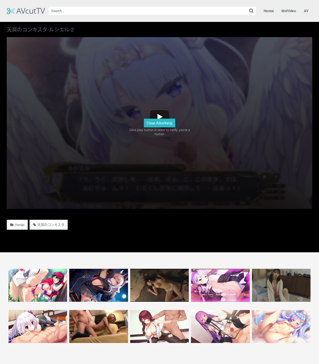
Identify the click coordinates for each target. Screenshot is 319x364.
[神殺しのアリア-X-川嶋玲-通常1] (37, 326)
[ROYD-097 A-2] (281, 285)
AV (306, 10)
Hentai (269, 10)
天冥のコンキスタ (50, 224)
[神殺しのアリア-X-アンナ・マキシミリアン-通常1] (220, 326)
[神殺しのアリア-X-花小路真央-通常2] (281, 326)
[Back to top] (307, 350)
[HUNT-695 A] (98, 326)
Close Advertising (159, 122)
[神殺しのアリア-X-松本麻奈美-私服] (159, 326)
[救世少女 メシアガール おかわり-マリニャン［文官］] (220, 285)
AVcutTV (30, 11)
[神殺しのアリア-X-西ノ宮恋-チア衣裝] (37, 285)
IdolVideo (288, 10)
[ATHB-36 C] (159, 285)
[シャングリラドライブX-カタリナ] (98, 285)
